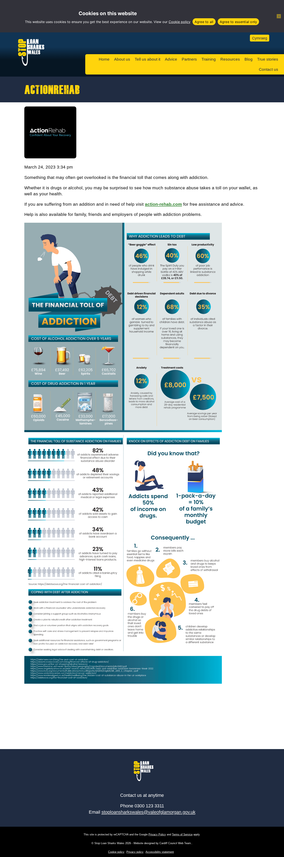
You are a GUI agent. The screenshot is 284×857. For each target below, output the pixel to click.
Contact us (268, 69)
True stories (267, 59)
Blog (248, 59)
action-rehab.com (163, 204)
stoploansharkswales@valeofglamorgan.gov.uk (148, 812)
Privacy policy (134, 851)
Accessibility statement (160, 851)
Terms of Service (182, 834)
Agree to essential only (238, 22)
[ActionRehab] (50, 156)
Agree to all (204, 22)
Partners (189, 59)
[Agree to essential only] (279, 16)
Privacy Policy (157, 834)
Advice (171, 59)
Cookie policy (179, 22)
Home (104, 59)
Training (208, 59)
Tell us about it (147, 59)
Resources (230, 59)
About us (122, 59)
